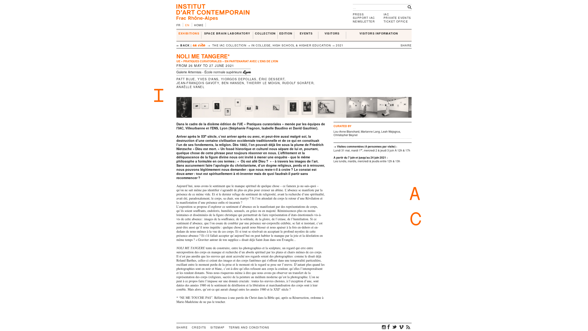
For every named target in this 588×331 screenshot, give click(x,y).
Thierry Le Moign (263, 83)
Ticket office (396, 21)
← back (183, 45)
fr (178, 25)
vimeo (401, 326)
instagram (384, 326)
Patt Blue (185, 79)
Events (306, 33)
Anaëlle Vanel (190, 87)
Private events (397, 18)
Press (358, 14)
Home (199, 25)
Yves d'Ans (208, 79)
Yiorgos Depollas (239, 79)
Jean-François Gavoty (197, 83)
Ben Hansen (233, 83)
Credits (199, 327)
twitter (394, 326)
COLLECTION (265, 33)
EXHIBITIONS (188, 33)
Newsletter (364, 21)
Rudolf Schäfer (298, 83)
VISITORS (332, 33)
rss (408, 326)
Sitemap (217, 327)
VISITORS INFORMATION (378, 33)
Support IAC (364, 18)
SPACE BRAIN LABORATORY (227, 33)
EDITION (286, 33)
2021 (339, 45)
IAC (386, 14)
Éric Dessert (272, 79)
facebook (388, 326)
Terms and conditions (249, 327)
